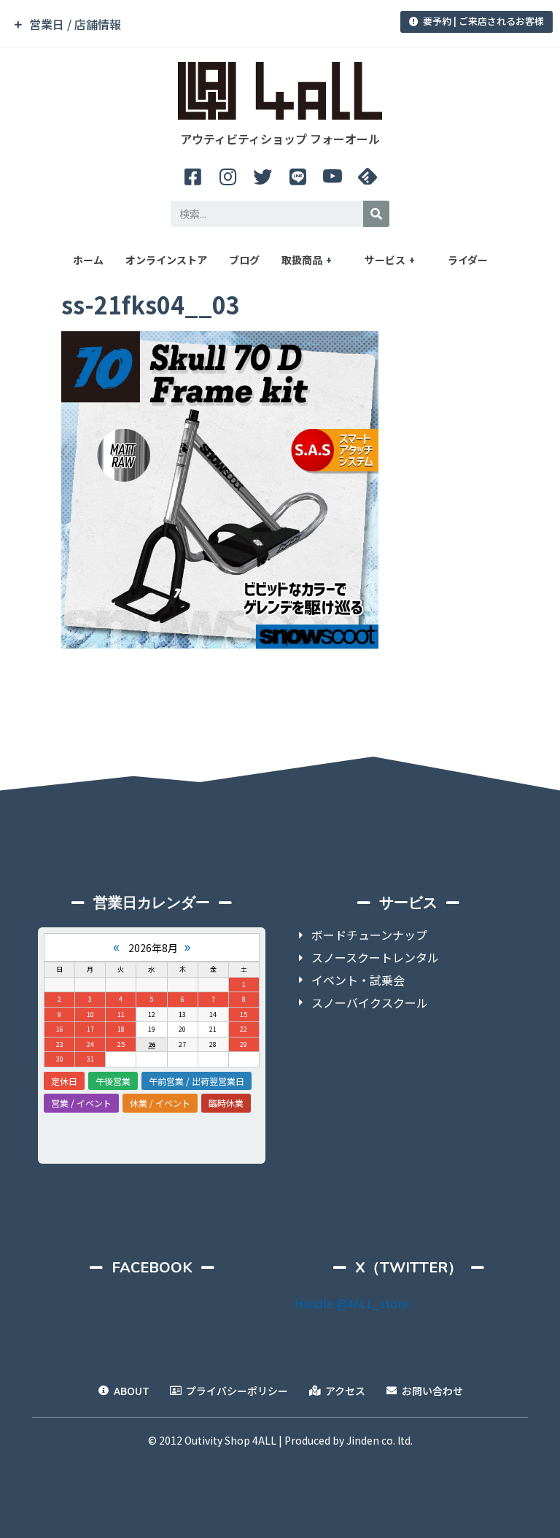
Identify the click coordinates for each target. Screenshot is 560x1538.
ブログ (244, 259)
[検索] (376, 214)
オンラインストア (166, 259)
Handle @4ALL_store (351, 1303)
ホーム (88, 259)
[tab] (196, 24)
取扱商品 (301, 259)
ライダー (468, 259)
